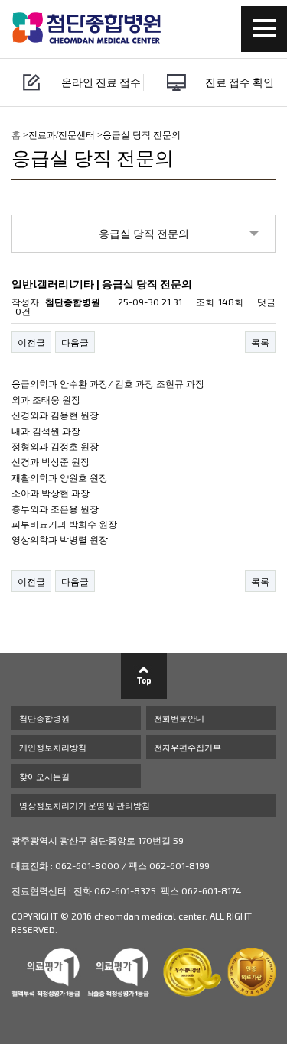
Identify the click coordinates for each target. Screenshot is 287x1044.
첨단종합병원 (44, 718)
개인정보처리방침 (52, 747)
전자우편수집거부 (187, 747)
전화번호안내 (179, 718)
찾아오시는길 (44, 776)
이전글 (31, 342)
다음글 (75, 342)
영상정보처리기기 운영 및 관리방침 (84, 805)
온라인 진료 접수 (101, 82)
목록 (260, 342)
